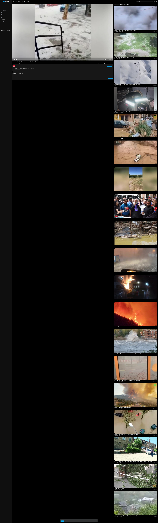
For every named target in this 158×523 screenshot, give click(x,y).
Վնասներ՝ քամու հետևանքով (119, 488)
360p (110, 59)
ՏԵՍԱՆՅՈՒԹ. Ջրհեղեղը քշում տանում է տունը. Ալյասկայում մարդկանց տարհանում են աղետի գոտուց (130, 353)
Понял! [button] (62, 521)
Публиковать (110, 78)
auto (110, 57)
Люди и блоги (15, 1)
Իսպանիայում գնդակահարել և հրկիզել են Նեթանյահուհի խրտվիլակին (125, 30)
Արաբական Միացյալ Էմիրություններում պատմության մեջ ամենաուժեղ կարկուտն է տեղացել (129, 272)
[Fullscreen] (112, 59)
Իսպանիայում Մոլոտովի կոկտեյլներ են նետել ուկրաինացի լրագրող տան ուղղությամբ (127, 299)
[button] (156, 1)
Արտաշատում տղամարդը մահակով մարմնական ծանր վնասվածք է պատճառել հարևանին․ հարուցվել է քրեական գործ (133, 461)
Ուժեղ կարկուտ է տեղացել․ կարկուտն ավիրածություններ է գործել (124, 57)
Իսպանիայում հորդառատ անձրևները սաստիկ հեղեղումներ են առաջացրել (126, 434)
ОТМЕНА (106, 78)
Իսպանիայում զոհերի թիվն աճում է (119, 138)
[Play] (13, 59)
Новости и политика (20, 1)
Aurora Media (17, 66)
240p (110, 56)
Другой (25, 1)
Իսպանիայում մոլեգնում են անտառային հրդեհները (122, 407)
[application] (62, 32)
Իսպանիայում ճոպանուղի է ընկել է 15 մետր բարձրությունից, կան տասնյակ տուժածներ (128, 84)
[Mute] (109, 59)
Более (28, 1)
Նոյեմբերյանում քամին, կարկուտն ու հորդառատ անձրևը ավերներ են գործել (126, 515)
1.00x (106, 59)
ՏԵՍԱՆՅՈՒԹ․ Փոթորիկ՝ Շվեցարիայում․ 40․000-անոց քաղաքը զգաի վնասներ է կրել (127, 380)
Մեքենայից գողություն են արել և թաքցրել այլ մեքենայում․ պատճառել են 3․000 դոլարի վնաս (128, 111)
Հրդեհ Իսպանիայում (117, 326)
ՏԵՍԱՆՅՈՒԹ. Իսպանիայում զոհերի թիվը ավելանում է (122, 165)
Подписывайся (110, 66)
